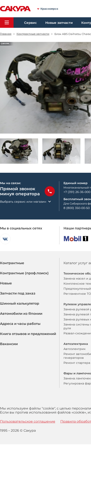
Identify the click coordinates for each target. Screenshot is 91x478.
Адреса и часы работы (20, 324)
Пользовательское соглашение (27, 421)
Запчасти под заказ (17, 293)
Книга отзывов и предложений (28, 334)
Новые (6, 283)
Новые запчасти (59, 23)
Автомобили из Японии (21, 314)
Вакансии (9, 344)
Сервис (30, 23)
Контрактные (12, 263)
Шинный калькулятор (19, 303)
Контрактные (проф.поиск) (24, 273)
